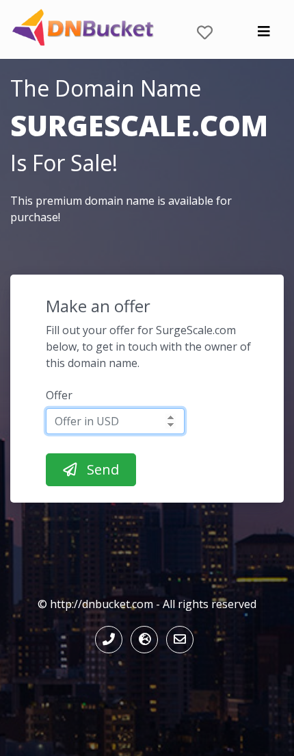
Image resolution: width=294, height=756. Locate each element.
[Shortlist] (205, 29)
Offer (59, 395)
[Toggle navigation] (264, 35)
